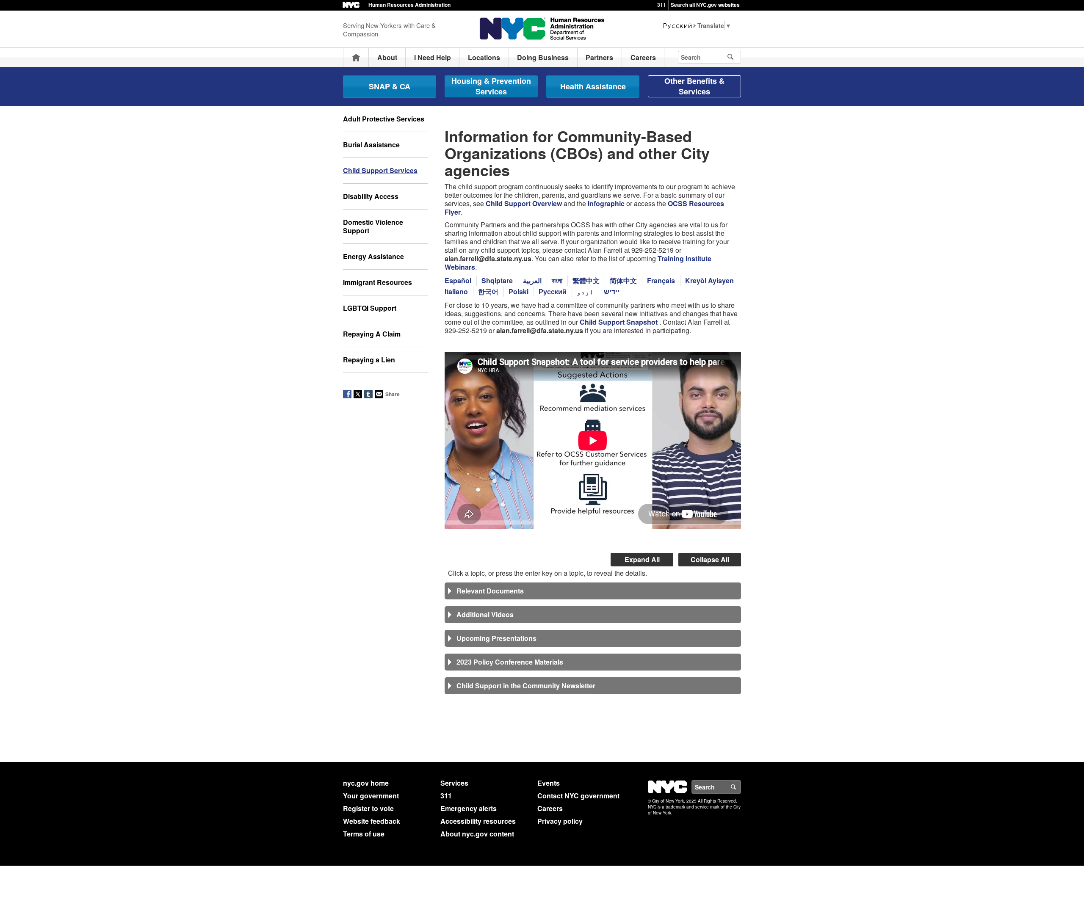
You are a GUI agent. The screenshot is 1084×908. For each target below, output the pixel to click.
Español (458, 280)
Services (454, 783)
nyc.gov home (366, 783)
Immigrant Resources (377, 282)
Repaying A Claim (372, 334)
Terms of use (363, 834)
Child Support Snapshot (619, 322)
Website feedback (371, 821)
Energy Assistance (373, 256)
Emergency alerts (468, 808)
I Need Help (432, 57)
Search (740, 787)
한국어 (488, 291)
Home (356, 57)
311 (661, 4)
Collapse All (710, 559)
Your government (371, 795)
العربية (532, 280)
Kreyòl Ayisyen (709, 280)
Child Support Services (380, 170)
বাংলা (557, 280)
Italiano (456, 291)
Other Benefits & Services (694, 86)
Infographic (606, 203)
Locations (484, 57)
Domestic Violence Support (373, 226)
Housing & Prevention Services (491, 86)
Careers (643, 57)
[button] (593, 590)
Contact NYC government (578, 795)
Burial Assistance (371, 144)
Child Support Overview (524, 203)
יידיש (611, 291)
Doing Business (543, 57)
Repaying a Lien (369, 359)
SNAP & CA (389, 86)
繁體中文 (586, 280)
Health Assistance (593, 86)
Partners (599, 57)
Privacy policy (560, 821)
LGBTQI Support (369, 308)
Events (548, 783)
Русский (553, 291)
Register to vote (368, 808)
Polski (518, 291)
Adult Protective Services (383, 119)
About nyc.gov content (477, 834)
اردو (585, 291)
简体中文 (623, 280)
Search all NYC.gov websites (705, 4)
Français (661, 280)
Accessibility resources (478, 821)
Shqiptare (497, 280)
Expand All (642, 559)
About (387, 57)
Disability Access (370, 196)
